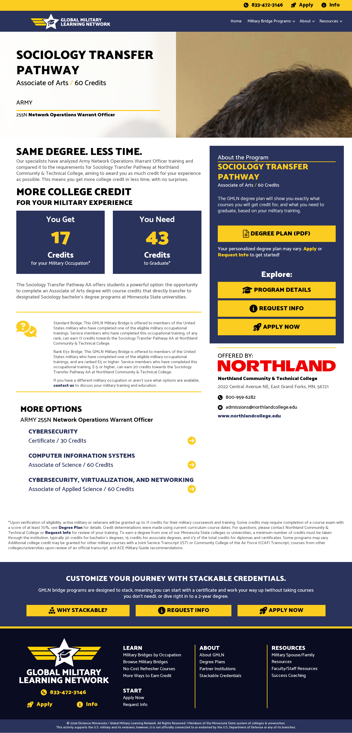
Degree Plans (212, 662)
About (305, 21)
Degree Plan (70, 527)
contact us (63, 385)
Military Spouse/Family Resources (293, 658)
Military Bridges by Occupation (152, 655)
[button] (294, 21)
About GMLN (211, 655)
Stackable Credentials (220, 676)
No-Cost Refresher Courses (149, 669)
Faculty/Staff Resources (295, 668)
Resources (328, 21)
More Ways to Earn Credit (147, 676)
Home (236, 21)
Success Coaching (289, 675)
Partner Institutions (217, 669)
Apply (310, 249)
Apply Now (133, 698)
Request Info (233, 255)
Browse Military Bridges (145, 662)
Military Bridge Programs (269, 21)
